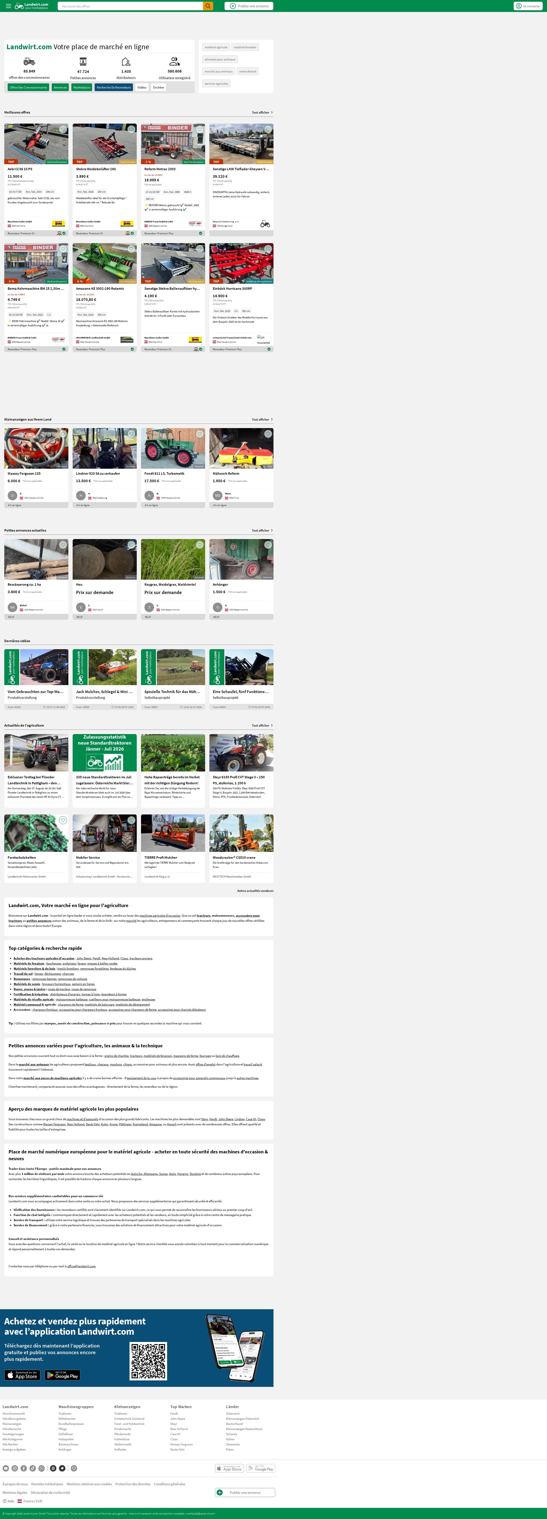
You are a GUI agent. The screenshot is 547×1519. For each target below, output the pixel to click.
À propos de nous (15, 1483)
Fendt (96, 958)
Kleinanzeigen (12, 1423)
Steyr (204, 1119)
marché (131, 920)
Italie (172, 1174)
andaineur (69, 963)
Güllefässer (66, 1434)
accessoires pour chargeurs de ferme (132, 1009)
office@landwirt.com (81, 1266)
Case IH (251, 1119)
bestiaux (90, 1064)
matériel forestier (245, 47)
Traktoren (65, 1413)
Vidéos (142, 87)
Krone (114, 1124)
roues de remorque (84, 989)
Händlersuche (12, 1429)
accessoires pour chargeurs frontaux (83, 1009)
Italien (230, 1439)
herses (39, 973)
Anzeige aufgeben (14, 1449)
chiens (127, 1064)
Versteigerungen (13, 1434)
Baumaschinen (68, 1444)
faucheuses (53, 963)
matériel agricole (216, 47)
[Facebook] (24, 1468)
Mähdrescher (67, 1418)
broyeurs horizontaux (56, 984)
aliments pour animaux (220, 59)
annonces (60, 87)
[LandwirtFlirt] (74, 1468)
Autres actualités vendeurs (255, 890)
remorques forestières (94, 968)
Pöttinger (125, 1124)
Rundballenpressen (71, 1423)
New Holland (110, 958)
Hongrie (182, 1174)
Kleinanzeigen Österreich (242, 1418)
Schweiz (231, 1434)
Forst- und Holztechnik (129, 1423)
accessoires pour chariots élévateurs (182, 1009)
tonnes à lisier (91, 994)
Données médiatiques (47, 1483)
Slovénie (195, 1174)
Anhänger (65, 1449)
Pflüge (63, 1429)
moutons (116, 1064)
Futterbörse (121, 1439)
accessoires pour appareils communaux (199, 1078)
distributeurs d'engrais (65, 994)
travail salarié (253, 1064)
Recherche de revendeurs (114, 87)
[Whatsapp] (41, 1468)
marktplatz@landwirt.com (200, 1513)
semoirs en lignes (83, 984)
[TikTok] (32, 1468)
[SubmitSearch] (208, 6)
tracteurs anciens (140, 958)
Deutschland (234, 1423)
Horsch (171, 1124)
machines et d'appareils (82, 1119)
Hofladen (120, 1449)
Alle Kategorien (13, 1439)
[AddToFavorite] (63, 129)
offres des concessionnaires (28, 87)
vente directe (247, 71)
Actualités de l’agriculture (24, 725)
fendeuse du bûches (123, 968)
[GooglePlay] (63, 1375)
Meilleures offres (17, 112)
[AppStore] (22, 1375)
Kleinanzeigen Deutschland (244, 1429)
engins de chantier (116, 1056)
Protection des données (132, 1483)
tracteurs (136, 1056)
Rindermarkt (122, 1429)
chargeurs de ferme (70, 1004)
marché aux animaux (219, 71)
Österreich (233, 1413)
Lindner (239, 1119)
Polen (230, 1449)
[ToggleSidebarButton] (8, 6)
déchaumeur (52, 973)
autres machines (247, 1078)
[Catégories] (53, 1468)
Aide (11, 1500)
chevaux (103, 1064)
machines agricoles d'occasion (160, 915)
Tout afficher (260, 112)
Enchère (158, 87)
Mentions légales (15, 1492)
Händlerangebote (14, 1418)
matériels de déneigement (133, 1004)
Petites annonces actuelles (25, 530)
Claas (124, 958)
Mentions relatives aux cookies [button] (89, 1483)
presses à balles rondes (102, 963)
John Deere (83, 958)
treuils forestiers (68, 968)
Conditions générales (169, 1483)
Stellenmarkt (122, 1444)
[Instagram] (15, 1468)
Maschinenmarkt (14, 1413)
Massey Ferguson (54, 1124)
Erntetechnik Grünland (129, 1418)
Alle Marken (10, 1444)
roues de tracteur (59, 989)
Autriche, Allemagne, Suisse (149, 1174)
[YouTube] (6, 1468)
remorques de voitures (72, 979)
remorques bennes (44, 979)
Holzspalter (66, 1439)
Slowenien (233, 1444)
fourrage (205, 1056)
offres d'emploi (206, 1064)
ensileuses (148, 999)
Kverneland (140, 1124)
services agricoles (216, 83)
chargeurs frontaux (45, 1009)
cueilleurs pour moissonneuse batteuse (114, 999)
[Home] (32, 6)
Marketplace (82, 87)
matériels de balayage (99, 1004)
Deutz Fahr (93, 1124)
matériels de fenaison (158, 1056)
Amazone (155, 1124)
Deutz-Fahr (177, 1449)
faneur (82, 963)
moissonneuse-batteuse (71, 999)
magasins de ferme (185, 1056)
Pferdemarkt (122, 1434)
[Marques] (62, 1468)
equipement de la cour (141, 1078)
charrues (68, 973)
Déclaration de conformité (50, 1492)
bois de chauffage (227, 1056)
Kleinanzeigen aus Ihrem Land (27, 419)
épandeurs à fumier (114, 994)
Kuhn (104, 1124)
